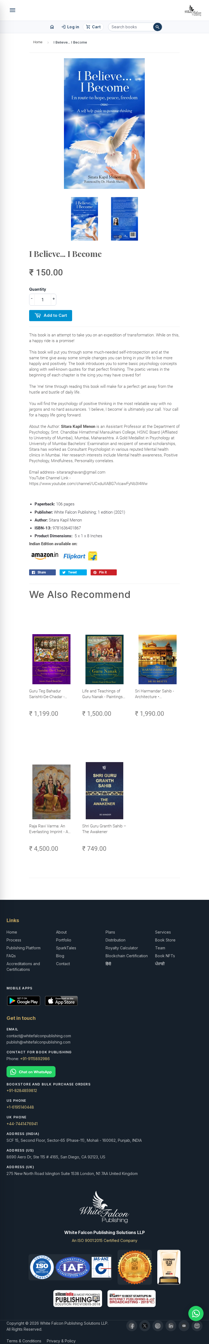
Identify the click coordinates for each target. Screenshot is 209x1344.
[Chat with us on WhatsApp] (196, 1313)
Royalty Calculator (122, 948)
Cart (93, 27)
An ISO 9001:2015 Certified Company (104, 1240)
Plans (110, 932)
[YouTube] (184, 1325)
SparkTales (66, 948)
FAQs (11, 955)
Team (160, 948)
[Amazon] (197, 1325)
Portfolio (63, 940)
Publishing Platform (24, 948)
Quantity (37, 289)
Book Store (165, 940)
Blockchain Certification (127, 955)
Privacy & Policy (61, 1341)
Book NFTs (165, 955)
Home (37, 42)
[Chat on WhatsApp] (104, 1071)
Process (14, 940)
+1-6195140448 (20, 1107)
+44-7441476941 (22, 1123)
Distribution (115, 940)
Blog (60, 955)
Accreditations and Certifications (23, 966)
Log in (70, 27)
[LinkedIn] (170, 1325)
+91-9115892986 (35, 1058)
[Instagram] (157, 1325)
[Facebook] (131, 1325)
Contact (63, 963)
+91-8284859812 (22, 1090)
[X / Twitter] (144, 1325)
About (61, 932)
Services (163, 932)
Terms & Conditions (24, 1341)
